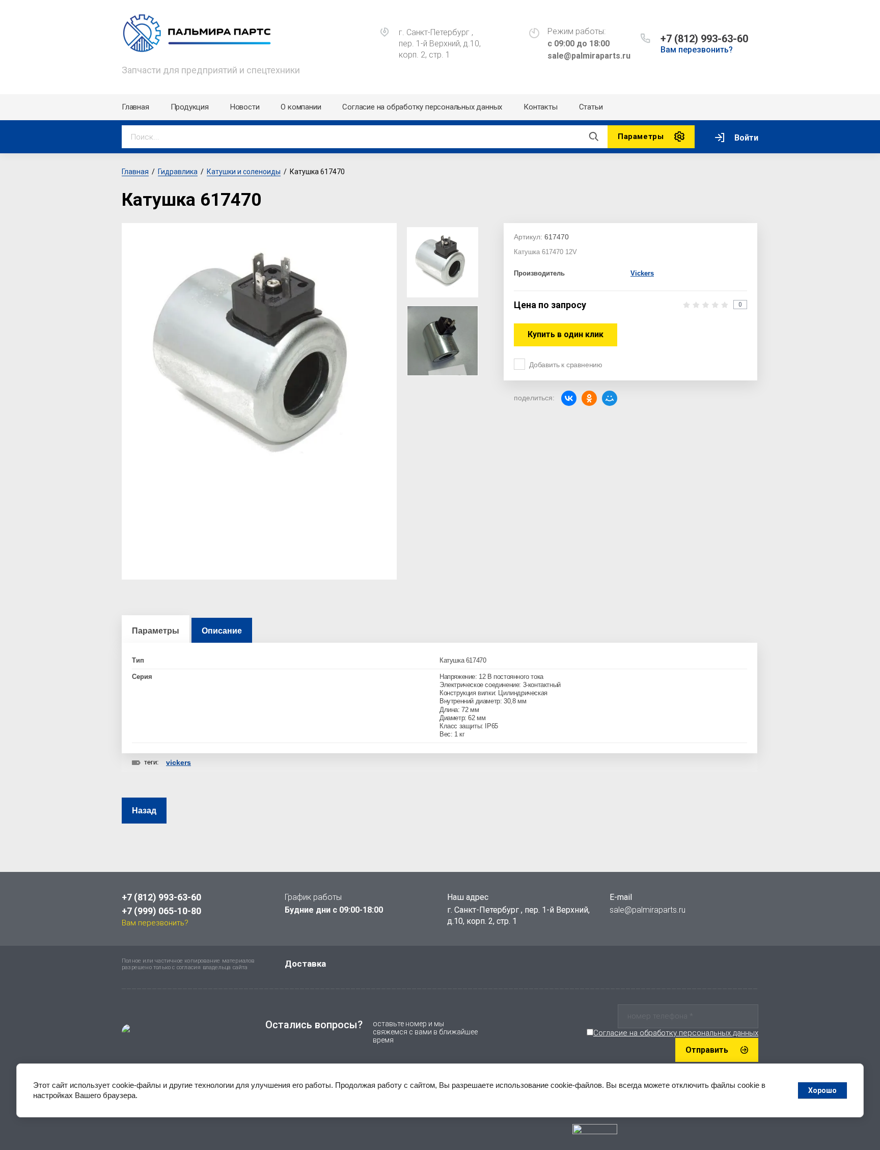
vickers (178, 762)
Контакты (540, 107)
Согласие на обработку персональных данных (422, 107)
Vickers (642, 273)
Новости (245, 107)
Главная (135, 107)
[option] (259, 359)
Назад (144, 810)
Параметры (155, 630)
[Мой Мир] (609, 398)
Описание (222, 630)
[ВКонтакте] (568, 398)
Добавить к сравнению (565, 365)
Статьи (591, 107)
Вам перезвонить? (697, 49)
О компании (301, 107)
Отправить (706, 1050)
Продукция (190, 107)
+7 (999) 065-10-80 (161, 911)
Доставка (305, 964)
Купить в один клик (565, 334)
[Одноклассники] (589, 398)
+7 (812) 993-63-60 (704, 39)
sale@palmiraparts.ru (647, 910)
